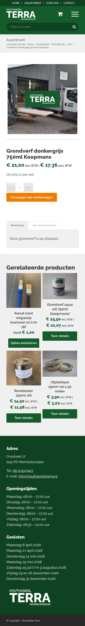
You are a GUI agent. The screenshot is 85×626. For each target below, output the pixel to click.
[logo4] (35, 14)
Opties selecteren (24, 343)
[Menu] (75, 14)
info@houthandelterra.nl (38, 476)
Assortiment (32, 3)
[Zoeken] (74, 27)
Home (15, 3)
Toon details (60, 336)
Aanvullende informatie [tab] (44, 225)
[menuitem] (16, 3)
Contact (69, 3)
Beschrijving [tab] (17, 225)
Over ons (52, 3)
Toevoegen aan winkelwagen (32, 197)
